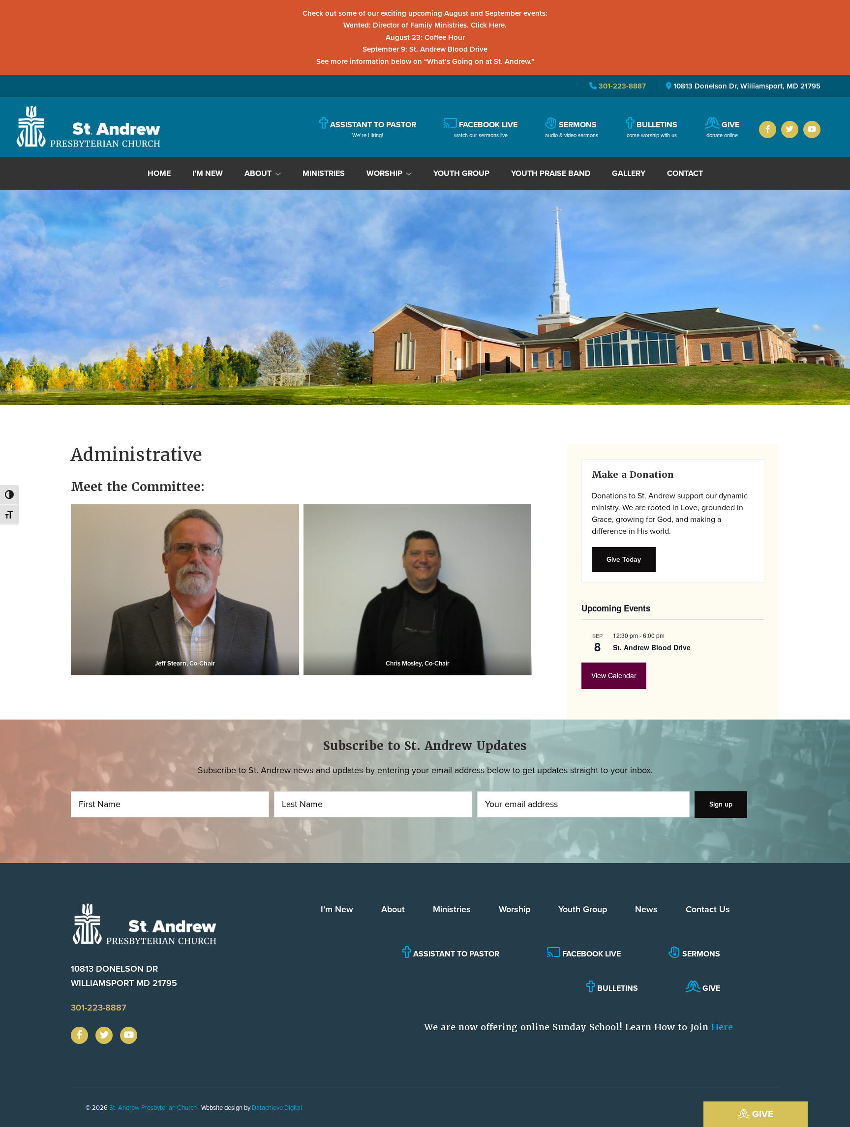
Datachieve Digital (277, 1107)
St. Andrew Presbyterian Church (153, 1107)
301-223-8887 (621, 86)
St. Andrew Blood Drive (652, 647)
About (393, 909)
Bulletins (616, 988)
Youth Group (582, 909)
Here (722, 1027)
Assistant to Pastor (455, 953)
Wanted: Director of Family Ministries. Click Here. (425, 25)
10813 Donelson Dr (124, 975)
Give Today (624, 559)
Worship (514, 909)
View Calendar (614, 675)
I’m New (337, 909)
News (646, 909)
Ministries (452, 909)
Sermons (700, 953)
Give (761, 1114)
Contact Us (708, 909)
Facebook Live (590, 953)
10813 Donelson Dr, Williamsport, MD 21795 (746, 86)
